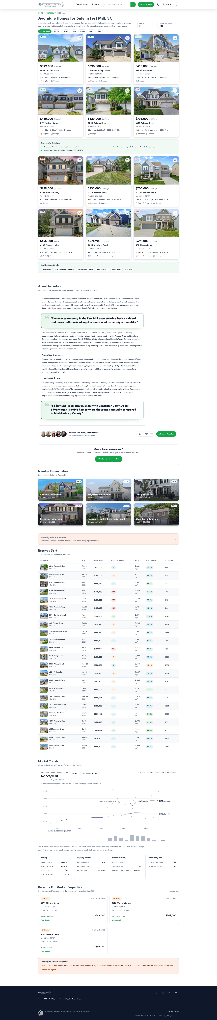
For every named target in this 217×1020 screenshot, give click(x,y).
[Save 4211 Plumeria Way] (175, 38)
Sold (74, 31)
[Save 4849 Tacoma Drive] (79, 38)
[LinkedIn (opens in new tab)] (169, 992)
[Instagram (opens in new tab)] (163, 992)
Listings (56, 31)
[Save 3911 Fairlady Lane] (79, 90)
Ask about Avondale (166, 434)
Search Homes (82, 4)
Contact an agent (48, 970)
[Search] (133, 4)
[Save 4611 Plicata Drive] (175, 213)
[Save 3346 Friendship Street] (127, 38)
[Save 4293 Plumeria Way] (79, 160)
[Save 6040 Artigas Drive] (127, 90)
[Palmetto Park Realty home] (51, 4)
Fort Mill (50, 13)
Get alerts (46, 31)
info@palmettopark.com (72, 999)
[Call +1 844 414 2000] (157, 4)
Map (99, 31)
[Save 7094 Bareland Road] (127, 213)
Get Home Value (146, 4)
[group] (108, 813)
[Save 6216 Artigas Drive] (175, 90)
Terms (177, 1011)
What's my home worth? (108, 459)
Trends (82, 31)
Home (40, 13)
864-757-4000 (147, 434)
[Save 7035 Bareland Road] (175, 160)
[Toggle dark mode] (176, 4)
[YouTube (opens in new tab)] (176, 992)
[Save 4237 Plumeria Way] (79, 213)
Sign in (168, 4)
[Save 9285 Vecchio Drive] (127, 160)
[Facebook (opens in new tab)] (156, 992)
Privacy (171, 1011)
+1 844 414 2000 (48, 999)
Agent (91, 31)
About (94, 4)
